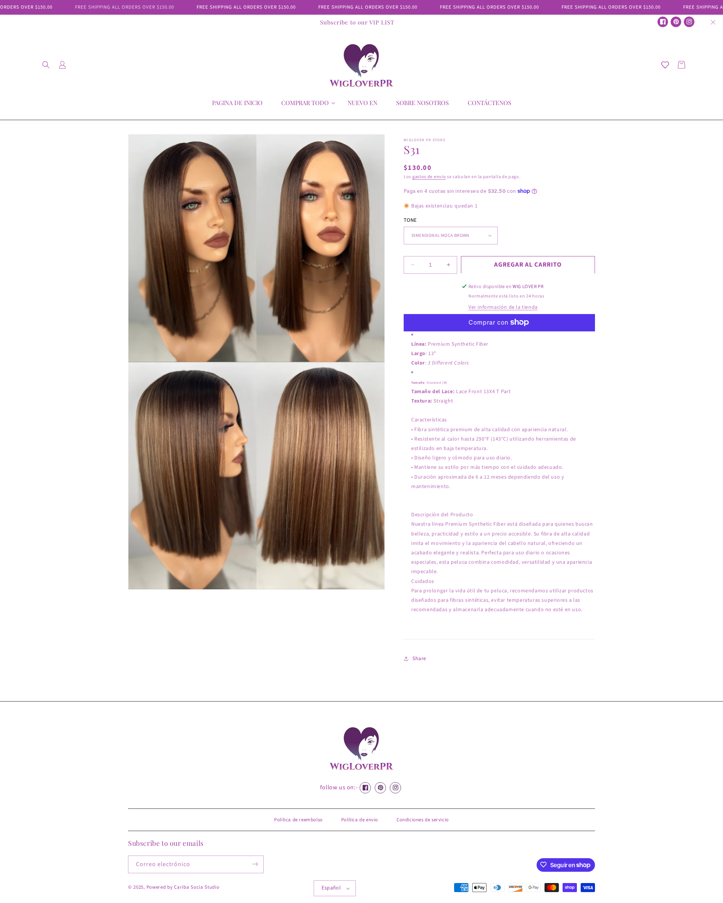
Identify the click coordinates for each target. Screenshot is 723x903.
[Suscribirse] (255, 864)
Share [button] (419, 658)
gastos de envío (429, 177)
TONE (410, 220)
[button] (46, 64)
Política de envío (359, 819)
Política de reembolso (298, 819)
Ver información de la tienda (503, 307)
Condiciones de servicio (423, 819)
